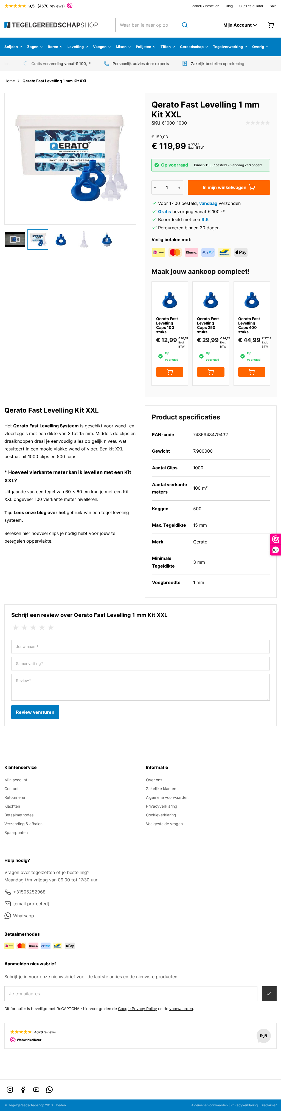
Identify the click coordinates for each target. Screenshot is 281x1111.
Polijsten (143, 46)
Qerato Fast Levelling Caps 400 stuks (249, 325)
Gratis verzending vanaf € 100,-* (57, 63)
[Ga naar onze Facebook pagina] (23, 1089)
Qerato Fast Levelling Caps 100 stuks (167, 325)
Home (9, 80)
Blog (229, 6)
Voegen (99, 46)
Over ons (154, 779)
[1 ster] (15, 627)
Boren (53, 46)
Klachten (12, 806)
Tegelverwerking (228, 46)
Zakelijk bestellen (205, 6)
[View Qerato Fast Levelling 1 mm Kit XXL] (14, 239)
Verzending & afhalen (23, 823)
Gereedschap (192, 46)
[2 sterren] (24, 627)
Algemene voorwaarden (167, 797)
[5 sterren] (50, 627)
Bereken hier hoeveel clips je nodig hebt (46, 533)
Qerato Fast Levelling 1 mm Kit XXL (55, 80)
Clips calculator (251, 6)
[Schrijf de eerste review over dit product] (257, 123)
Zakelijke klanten (161, 788)
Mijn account (15, 779)
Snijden (11, 46)
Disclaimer (268, 1105)
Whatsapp (23, 915)
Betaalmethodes (18, 815)
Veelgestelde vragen (164, 823)
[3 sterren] (33, 627)
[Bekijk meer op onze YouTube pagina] (36, 1089)
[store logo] (51, 25)
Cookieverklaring (161, 815)
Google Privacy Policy (137, 1008)
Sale (273, 6)
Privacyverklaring (161, 806)
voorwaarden (181, 1008)
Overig (258, 46)
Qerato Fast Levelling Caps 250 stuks (208, 325)
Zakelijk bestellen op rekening (213, 63)
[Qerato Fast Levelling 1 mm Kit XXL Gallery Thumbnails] (60, 239)
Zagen (32, 46)
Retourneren (15, 797)
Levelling (76, 46)
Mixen (121, 46)
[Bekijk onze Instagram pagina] (9, 1089)
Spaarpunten (16, 832)
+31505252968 (29, 892)
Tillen (166, 46)
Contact (11, 788)
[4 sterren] (42, 627)
